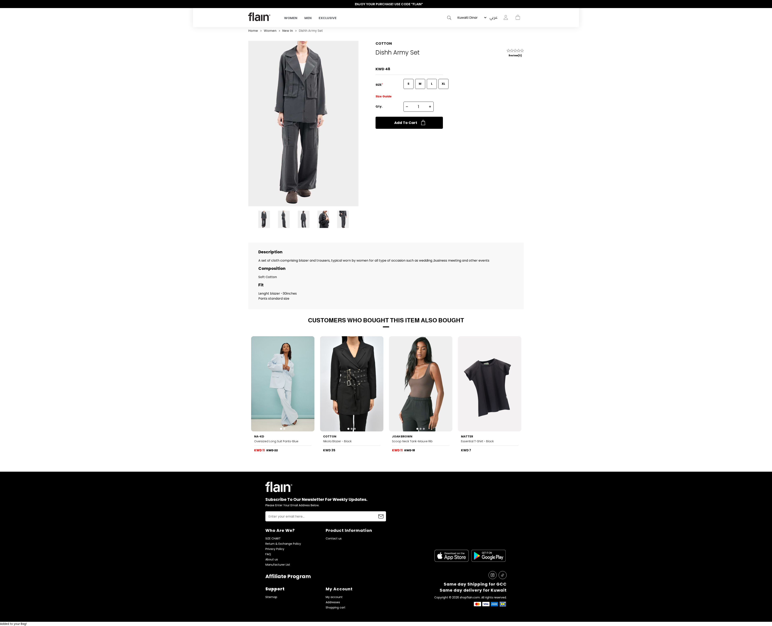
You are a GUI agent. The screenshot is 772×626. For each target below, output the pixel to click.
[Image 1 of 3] (352, 383)
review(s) (515, 55)
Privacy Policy (274, 549)
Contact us (334, 538)
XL (443, 84)
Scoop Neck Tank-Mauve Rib (412, 441)
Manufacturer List (277, 565)
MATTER (467, 436)
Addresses (333, 602)
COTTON (384, 43)
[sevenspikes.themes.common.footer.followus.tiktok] (503, 575)
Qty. (379, 106)
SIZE (379, 85)
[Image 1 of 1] (490, 383)
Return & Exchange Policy (283, 544)
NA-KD (259, 436)
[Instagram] (493, 575)
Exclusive (328, 18)
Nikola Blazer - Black (337, 441)
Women (290, 18)
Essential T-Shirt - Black (477, 441)
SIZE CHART (273, 538)
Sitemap (271, 597)
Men (308, 18)
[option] (386, 4)
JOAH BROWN (402, 436)
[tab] (281, 429)
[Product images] (283, 383)
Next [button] (522, 4)
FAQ (268, 554)
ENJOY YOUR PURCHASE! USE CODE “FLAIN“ (386, 4)
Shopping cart (518, 17)
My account (334, 597)
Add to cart (405, 122)
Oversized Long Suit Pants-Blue (276, 441)
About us (271, 559)
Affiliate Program (288, 576)
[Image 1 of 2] (283, 383)
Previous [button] (250, 4)
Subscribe (381, 516)
